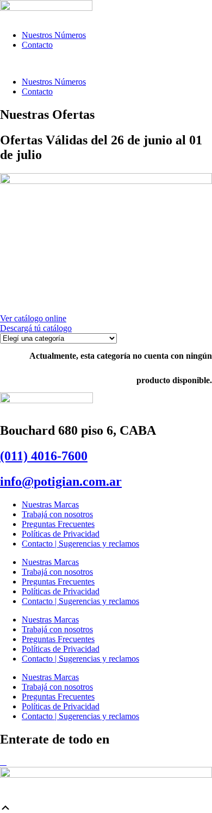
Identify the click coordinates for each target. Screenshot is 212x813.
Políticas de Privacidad (60, 533)
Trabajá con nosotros (57, 514)
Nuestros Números (54, 35)
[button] (106, 63)
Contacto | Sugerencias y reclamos (80, 543)
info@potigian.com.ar (61, 481)
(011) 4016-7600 (44, 456)
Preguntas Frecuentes (58, 524)
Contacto (37, 44)
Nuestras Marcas (50, 504)
